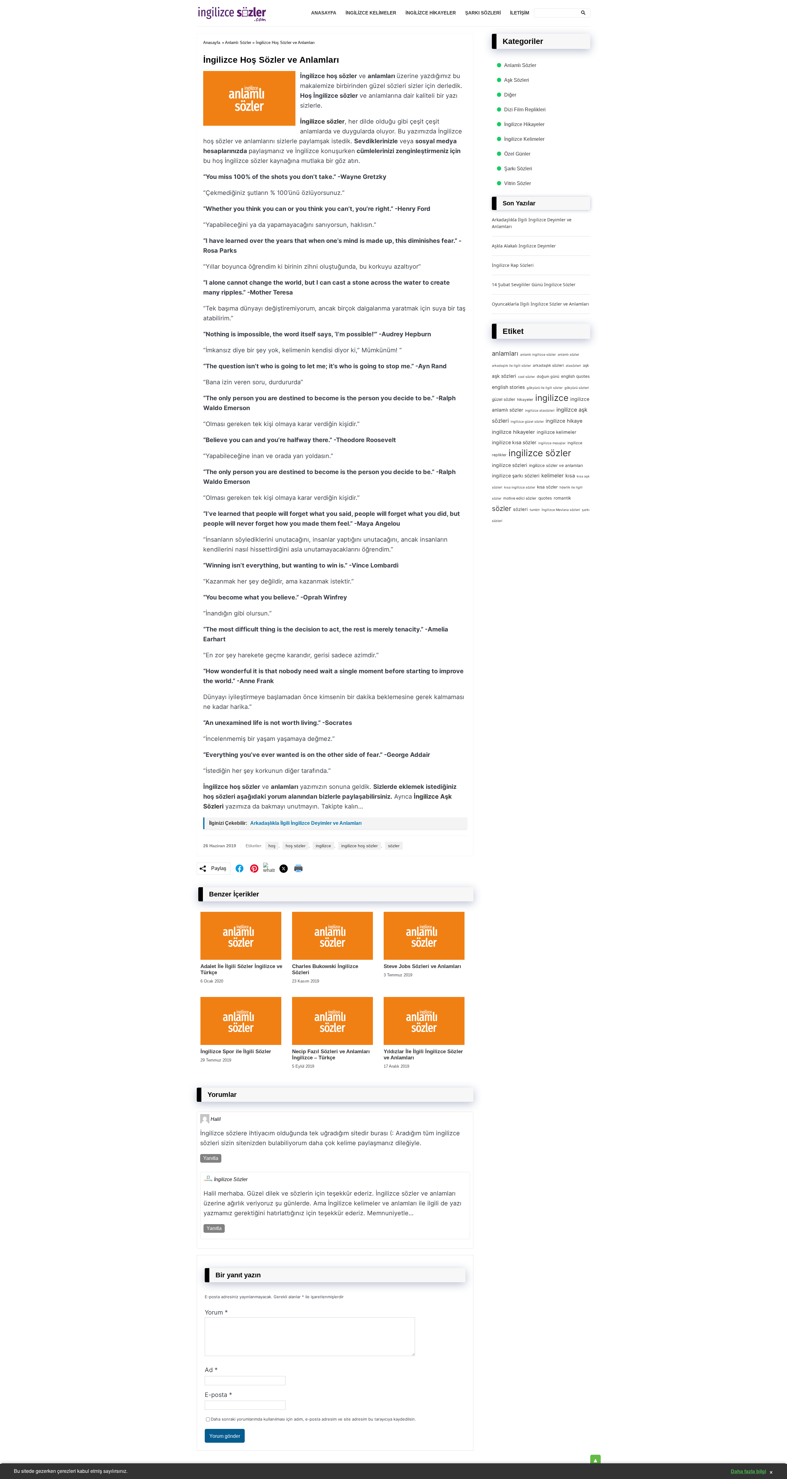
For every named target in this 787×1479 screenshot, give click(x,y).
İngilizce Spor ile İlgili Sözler (235, 1051)
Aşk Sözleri (516, 80)
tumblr (535, 510)
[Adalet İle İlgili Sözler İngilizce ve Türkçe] (240, 958)
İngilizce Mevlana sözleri (561, 510)
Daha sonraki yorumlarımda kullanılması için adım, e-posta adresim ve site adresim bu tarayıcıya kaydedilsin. (313, 1419)
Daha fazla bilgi (748, 1471)
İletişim (519, 12)
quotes (545, 498)
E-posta (218, 1394)
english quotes (575, 376)
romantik (562, 498)
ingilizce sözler (539, 453)
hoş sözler (296, 845)
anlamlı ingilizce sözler (538, 355)
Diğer (510, 94)
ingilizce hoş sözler (359, 845)
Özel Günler (517, 153)
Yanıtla (210, 1158)
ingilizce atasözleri (540, 411)
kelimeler (552, 475)
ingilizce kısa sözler (514, 442)
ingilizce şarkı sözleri (516, 476)
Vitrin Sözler (517, 183)
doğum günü (548, 376)
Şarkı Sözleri (483, 12)
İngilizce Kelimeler (371, 12)
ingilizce (323, 845)
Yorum (216, 1312)
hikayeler (525, 399)
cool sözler (526, 377)
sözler (394, 845)
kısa (570, 476)
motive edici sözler (519, 498)
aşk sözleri (504, 376)
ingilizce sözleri (509, 465)
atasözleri (573, 366)
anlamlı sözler (568, 355)
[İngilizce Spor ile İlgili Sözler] (240, 1043)
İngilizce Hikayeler (430, 12)
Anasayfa (323, 12)
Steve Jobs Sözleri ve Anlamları (422, 966)
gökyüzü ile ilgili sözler (545, 388)
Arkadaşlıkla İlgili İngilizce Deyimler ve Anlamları (306, 823)
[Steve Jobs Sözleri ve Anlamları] (424, 958)
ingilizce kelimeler (556, 432)
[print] (298, 868)
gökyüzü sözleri (576, 388)
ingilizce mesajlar (552, 443)
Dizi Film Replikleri (525, 109)
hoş (271, 845)
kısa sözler (547, 486)
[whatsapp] (269, 868)
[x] (284, 869)
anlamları (505, 353)
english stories (508, 387)
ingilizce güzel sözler (527, 422)
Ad (211, 1370)
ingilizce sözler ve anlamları (556, 465)
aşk (586, 365)
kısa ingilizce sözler (519, 487)
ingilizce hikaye (564, 421)
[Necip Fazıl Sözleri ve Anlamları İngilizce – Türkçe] (332, 1043)
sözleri (520, 509)
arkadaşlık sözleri (548, 365)
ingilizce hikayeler (513, 432)
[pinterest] (254, 868)
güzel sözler (503, 399)
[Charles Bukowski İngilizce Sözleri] (332, 958)
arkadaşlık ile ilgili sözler (511, 366)
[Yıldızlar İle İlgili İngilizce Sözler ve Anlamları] (424, 1043)
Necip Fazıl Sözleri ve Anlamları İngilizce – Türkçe (331, 1055)
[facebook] (239, 868)
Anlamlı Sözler (238, 42)
